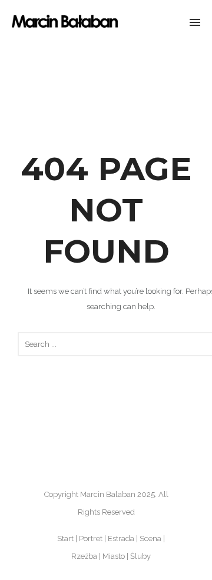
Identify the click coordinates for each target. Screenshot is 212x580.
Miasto (113, 556)
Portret (90, 538)
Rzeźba (84, 556)
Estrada (121, 538)
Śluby (140, 556)
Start (65, 538)
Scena (150, 538)
